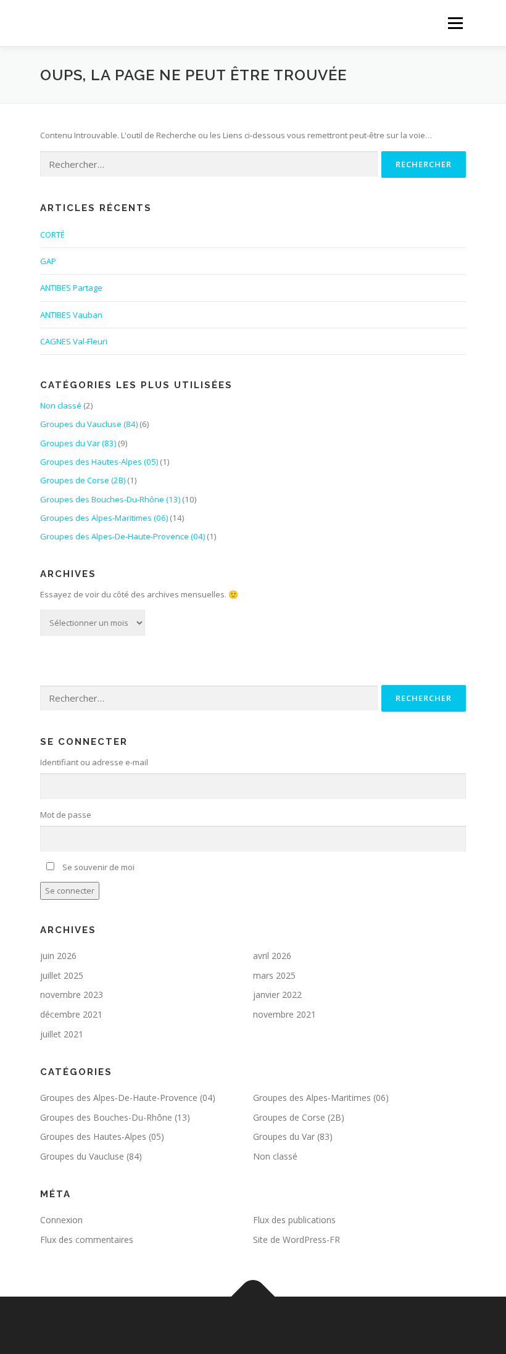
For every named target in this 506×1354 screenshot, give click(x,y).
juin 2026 (58, 956)
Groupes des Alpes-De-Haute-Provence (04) (122, 536)
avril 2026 (272, 956)
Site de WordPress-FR (296, 1239)
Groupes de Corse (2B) (82, 480)
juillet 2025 (61, 975)
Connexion (61, 1220)
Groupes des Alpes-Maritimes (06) (104, 517)
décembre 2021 (71, 1014)
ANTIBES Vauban (71, 314)
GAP (48, 261)
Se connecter (69, 890)
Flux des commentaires (86, 1239)
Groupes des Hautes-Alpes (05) (99, 461)
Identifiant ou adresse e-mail (94, 762)
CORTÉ (52, 234)
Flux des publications (294, 1220)
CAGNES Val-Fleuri (73, 341)
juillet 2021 (61, 1034)
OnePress (197, 1325)
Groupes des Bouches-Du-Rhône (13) (110, 499)
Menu (455, 22)
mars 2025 (274, 975)
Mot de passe (65, 814)
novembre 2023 (71, 994)
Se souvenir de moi (98, 867)
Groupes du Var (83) (78, 443)
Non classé (60, 405)
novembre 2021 (284, 1014)
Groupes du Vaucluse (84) (89, 424)
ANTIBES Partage (71, 287)
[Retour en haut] (253, 1296)
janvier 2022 (277, 994)
